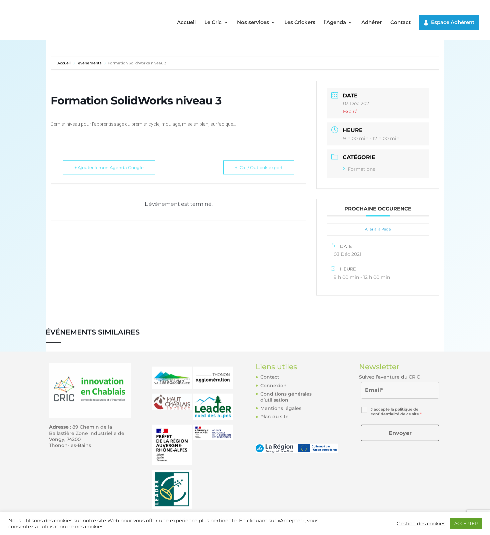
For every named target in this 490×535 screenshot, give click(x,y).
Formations (361, 169)
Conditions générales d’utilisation (286, 397)
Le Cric (213, 22)
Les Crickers (299, 22)
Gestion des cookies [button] (421, 524)
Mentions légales (280, 408)
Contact (400, 22)
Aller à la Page (378, 229)
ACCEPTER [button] (466, 523)
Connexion (273, 386)
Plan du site (274, 417)
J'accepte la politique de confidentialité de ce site (396, 411)
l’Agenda (335, 22)
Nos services (253, 22)
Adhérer (371, 22)
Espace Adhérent (452, 22)
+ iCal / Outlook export (259, 167)
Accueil (186, 22)
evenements (90, 63)
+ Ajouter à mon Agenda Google (109, 167)
